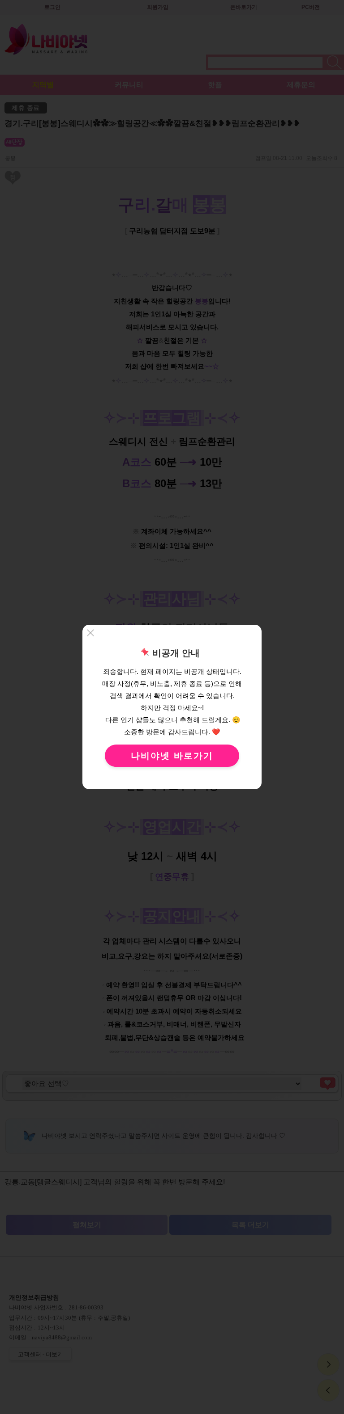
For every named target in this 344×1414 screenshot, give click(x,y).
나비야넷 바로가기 (172, 756)
